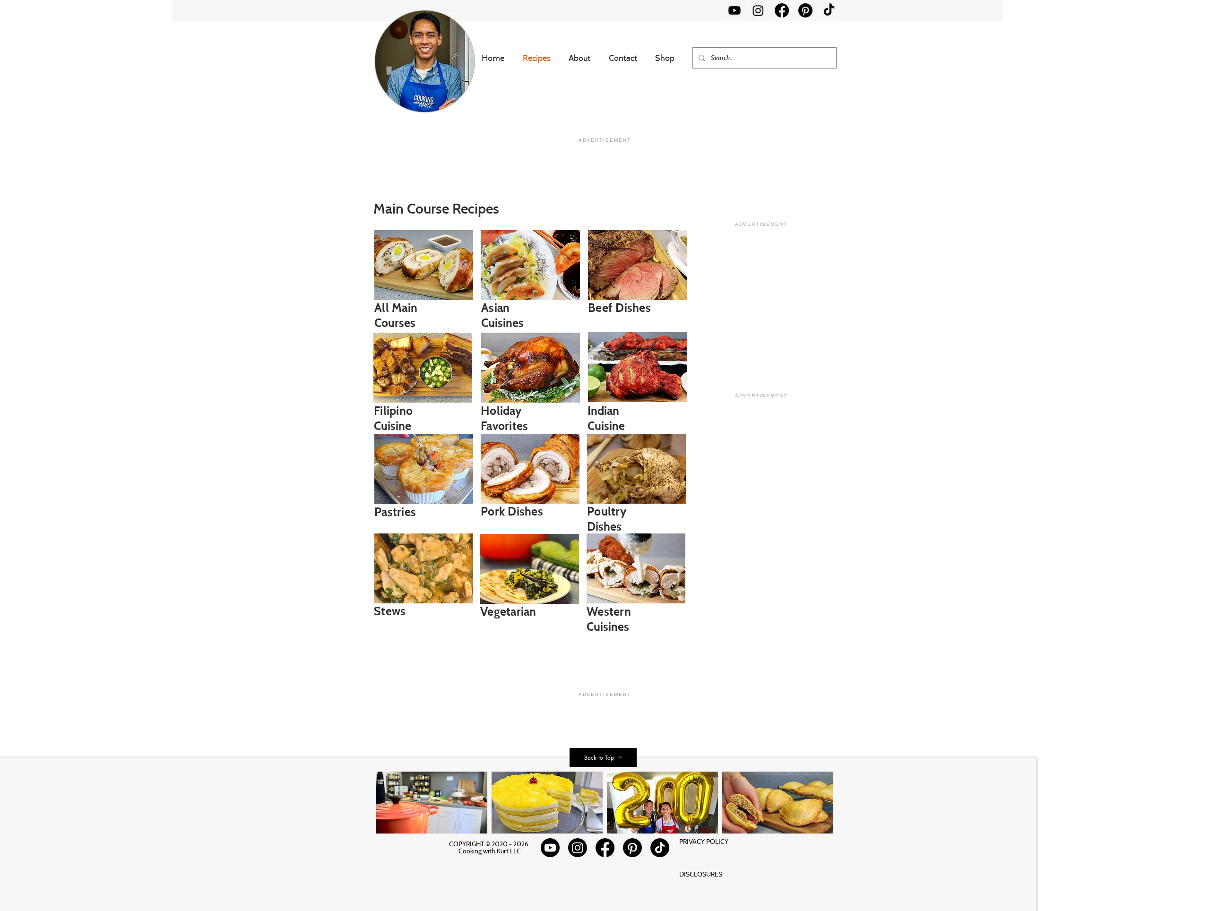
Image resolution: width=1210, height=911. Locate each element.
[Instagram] (758, 10)
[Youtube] (734, 10)
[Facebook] (782, 10)
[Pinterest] (805, 10)
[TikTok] (829, 10)
